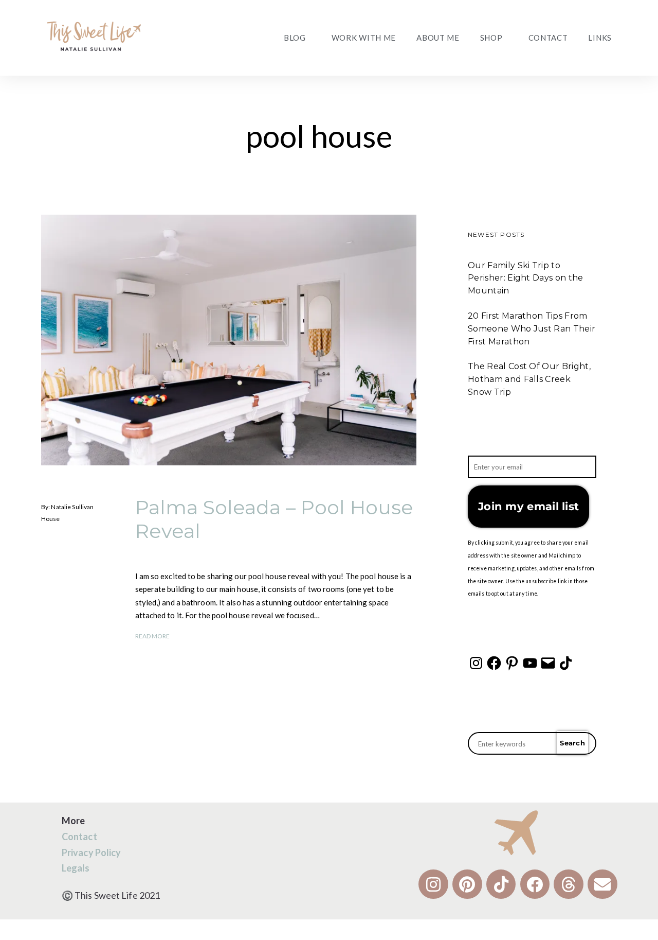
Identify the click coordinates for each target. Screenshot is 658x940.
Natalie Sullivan (72, 507)
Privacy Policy (91, 852)
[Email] (548, 663)
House (50, 519)
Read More (152, 636)
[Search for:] (532, 743)
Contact (548, 37)
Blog (295, 37)
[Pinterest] (512, 663)
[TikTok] (566, 663)
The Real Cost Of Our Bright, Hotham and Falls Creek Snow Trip (529, 379)
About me (438, 37)
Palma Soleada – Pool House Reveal (274, 520)
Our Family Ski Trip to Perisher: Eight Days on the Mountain (525, 278)
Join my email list (528, 506)
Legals (76, 868)
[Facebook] (494, 663)
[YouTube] (530, 663)
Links (600, 37)
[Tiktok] (501, 884)
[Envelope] (602, 884)
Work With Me (364, 37)
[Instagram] (476, 663)
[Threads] (568, 884)
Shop (491, 37)
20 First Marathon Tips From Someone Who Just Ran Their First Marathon (531, 328)
